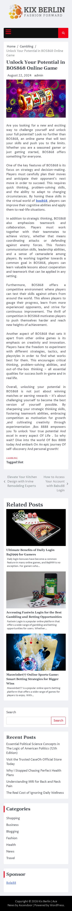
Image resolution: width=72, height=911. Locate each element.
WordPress (57, 905)
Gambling (12, 458)
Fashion (11, 838)
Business (12, 825)
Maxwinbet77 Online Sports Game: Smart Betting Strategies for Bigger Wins (32, 679)
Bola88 (11, 883)
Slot (20, 462)
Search (11, 712)
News (10, 852)
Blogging (12, 832)
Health (11, 845)
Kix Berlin (45, 901)
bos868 (41, 201)
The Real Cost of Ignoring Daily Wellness (35, 793)
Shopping (13, 818)
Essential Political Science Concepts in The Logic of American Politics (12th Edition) (33, 748)
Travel (10, 858)
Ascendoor (25, 905)
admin (38, 75)
